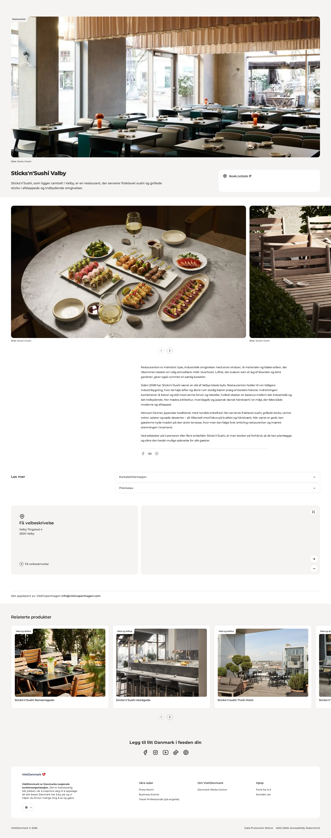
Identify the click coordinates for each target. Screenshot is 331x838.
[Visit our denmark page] (145, 752)
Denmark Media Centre (212, 789)
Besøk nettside (238, 176)
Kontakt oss (263, 794)
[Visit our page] (155, 752)
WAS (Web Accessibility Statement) (298, 828)
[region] (230, 539)
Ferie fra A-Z (263, 789)
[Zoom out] (314, 568)
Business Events (149, 794)
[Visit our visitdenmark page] (166, 752)
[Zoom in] (314, 559)
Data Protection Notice (258, 828)
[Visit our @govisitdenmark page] (176, 752)
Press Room (146, 789)
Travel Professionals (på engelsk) (159, 799)
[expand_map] (313, 512)
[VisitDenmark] (34, 774)
